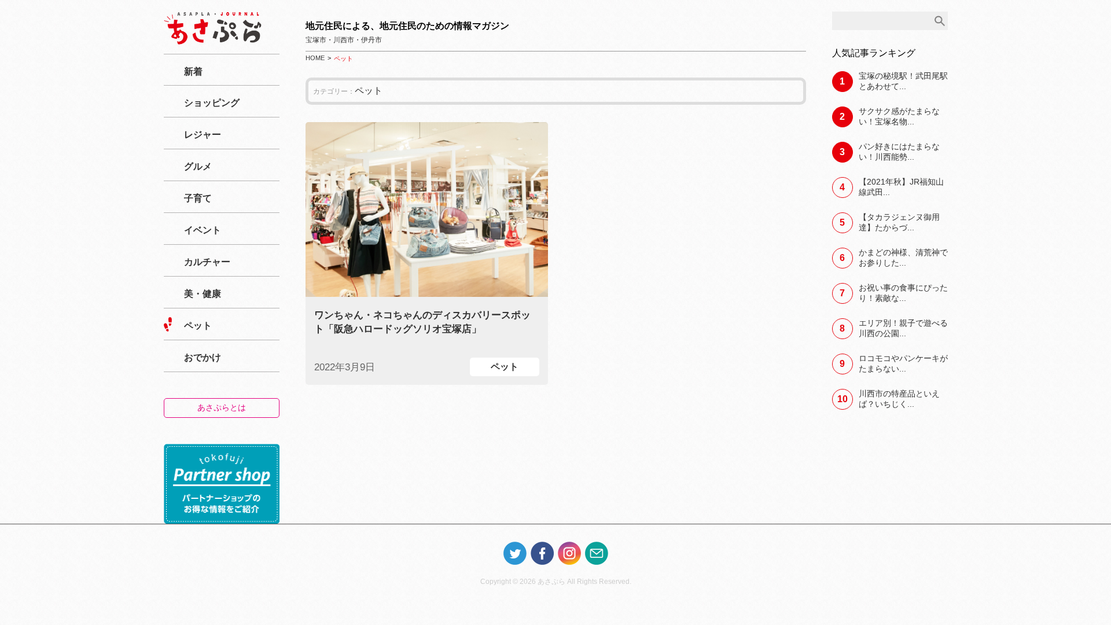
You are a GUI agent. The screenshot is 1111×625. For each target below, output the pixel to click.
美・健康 (202, 294)
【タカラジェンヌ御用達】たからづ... (899, 222)
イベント (202, 230)
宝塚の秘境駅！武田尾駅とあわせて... (903, 81)
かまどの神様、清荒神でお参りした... (903, 257)
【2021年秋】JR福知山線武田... (901, 187)
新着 (193, 71)
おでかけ (202, 357)
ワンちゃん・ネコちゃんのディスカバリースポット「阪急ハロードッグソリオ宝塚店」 (422, 322)
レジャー (202, 134)
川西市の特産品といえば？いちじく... (899, 399)
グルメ (198, 166)
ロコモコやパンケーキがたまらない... (903, 363)
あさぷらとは (221, 407)
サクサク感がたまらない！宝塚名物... (899, 116)
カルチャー (207, 262)
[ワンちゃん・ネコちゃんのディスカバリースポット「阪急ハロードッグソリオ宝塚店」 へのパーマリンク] (427, 209)
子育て (198, 198)
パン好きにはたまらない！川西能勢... (899, 151)
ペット (198, 325)
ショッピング (212, 103)
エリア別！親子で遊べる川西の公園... (903, 328)
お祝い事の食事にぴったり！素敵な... (903, 293)
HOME (315, 57)
